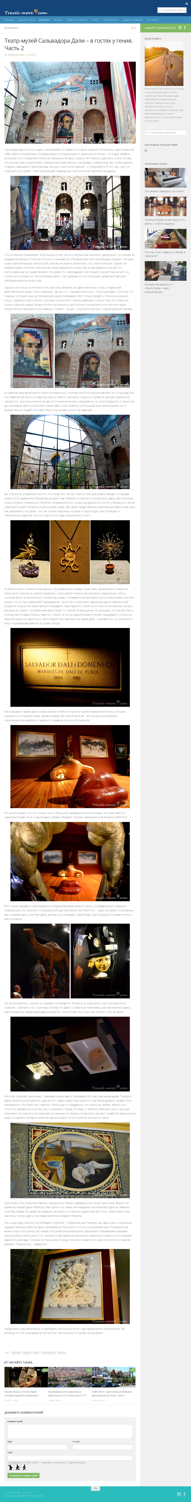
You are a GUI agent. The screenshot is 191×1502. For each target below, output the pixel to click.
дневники (16, 1352)
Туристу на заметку (77, 19)
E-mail (76, 1441)
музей (36, 1352)
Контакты (152, 19)
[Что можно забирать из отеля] (166, 178)
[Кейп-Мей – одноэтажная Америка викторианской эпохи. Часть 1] (113, 1377)
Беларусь (9, 19)
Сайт (10, 1452)
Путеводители (110, 19)
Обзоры (58, 19)
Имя (9, 1441)
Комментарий (15, 1421)
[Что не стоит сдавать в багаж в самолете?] (166, 239)
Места (95, 19)
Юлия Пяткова (16, 54)
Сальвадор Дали (48, 1352)
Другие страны (27, 19)
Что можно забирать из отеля (164, 191)
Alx (42, 1495)
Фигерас (61, 1352)
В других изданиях (133, 19)
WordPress (23, 1495)
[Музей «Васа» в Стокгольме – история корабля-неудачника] (26, 1377)
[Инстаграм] (180, 28)
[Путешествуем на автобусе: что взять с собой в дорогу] (166, 206)
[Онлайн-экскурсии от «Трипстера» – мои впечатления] (166, 271)
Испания (27, 1352)
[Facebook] (185, 28)
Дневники (44, 19)
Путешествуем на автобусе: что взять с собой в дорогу (165, 221)
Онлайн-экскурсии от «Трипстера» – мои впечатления (159, 288)
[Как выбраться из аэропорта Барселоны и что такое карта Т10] (70, 1377)
